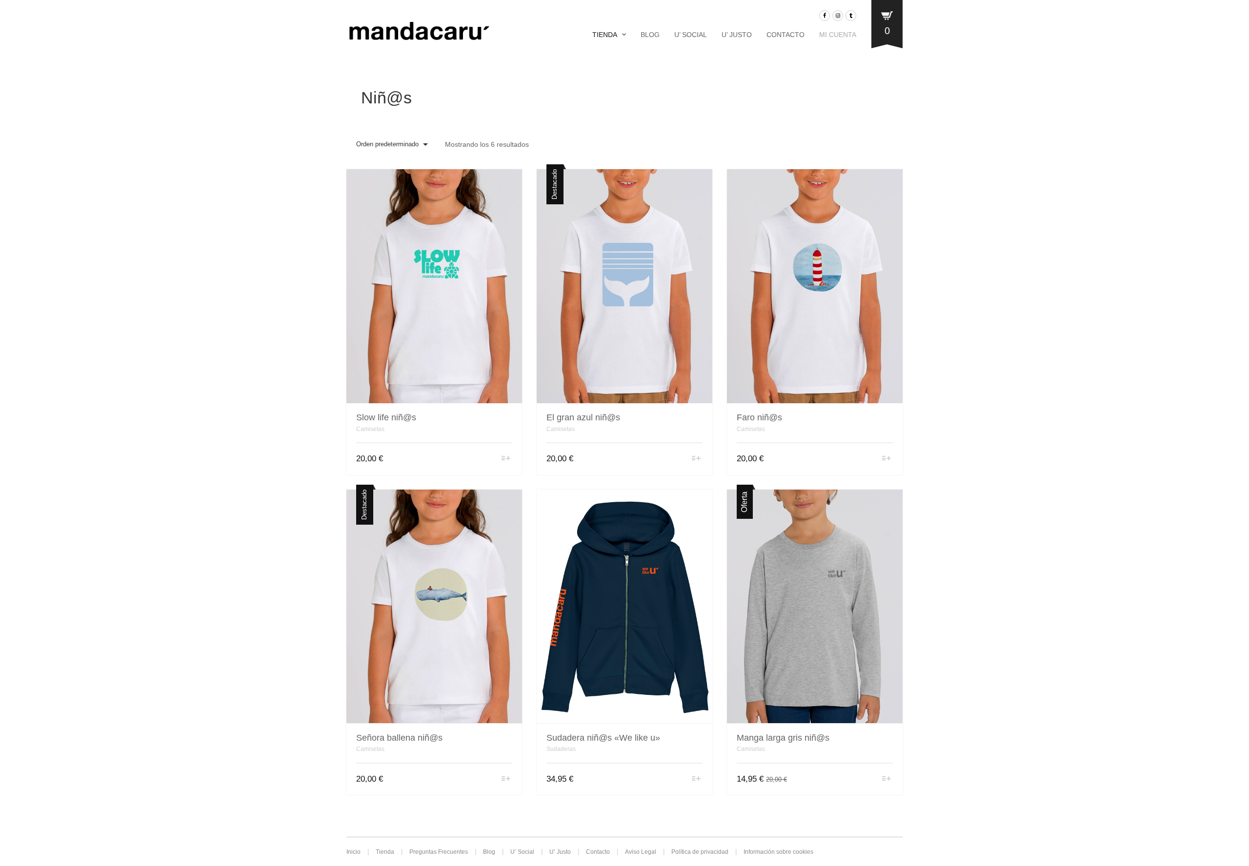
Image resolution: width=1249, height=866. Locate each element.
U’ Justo (737, 35)
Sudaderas (561, 749)
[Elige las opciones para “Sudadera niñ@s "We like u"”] (696, 779)
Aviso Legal (640, 851)
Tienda (604, 35)
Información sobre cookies (778, 851)
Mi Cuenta (837, 35)
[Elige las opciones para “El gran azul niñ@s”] (696, 459)
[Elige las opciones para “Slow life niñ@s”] (506, 459)
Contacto (785, 35)
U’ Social (690, 35)
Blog (650, 35)
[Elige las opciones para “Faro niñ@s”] (887, 459)
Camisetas (370, 429)
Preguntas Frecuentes (438, 851)
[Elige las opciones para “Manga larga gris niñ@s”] (887, 779)
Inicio (353, 851)
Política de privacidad (699, 851)
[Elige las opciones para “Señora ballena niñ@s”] (506, 779)
